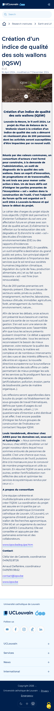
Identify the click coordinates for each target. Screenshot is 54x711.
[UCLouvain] (4, 24)
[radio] (21, 703)
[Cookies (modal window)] (49, 706)
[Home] (13, 4)
